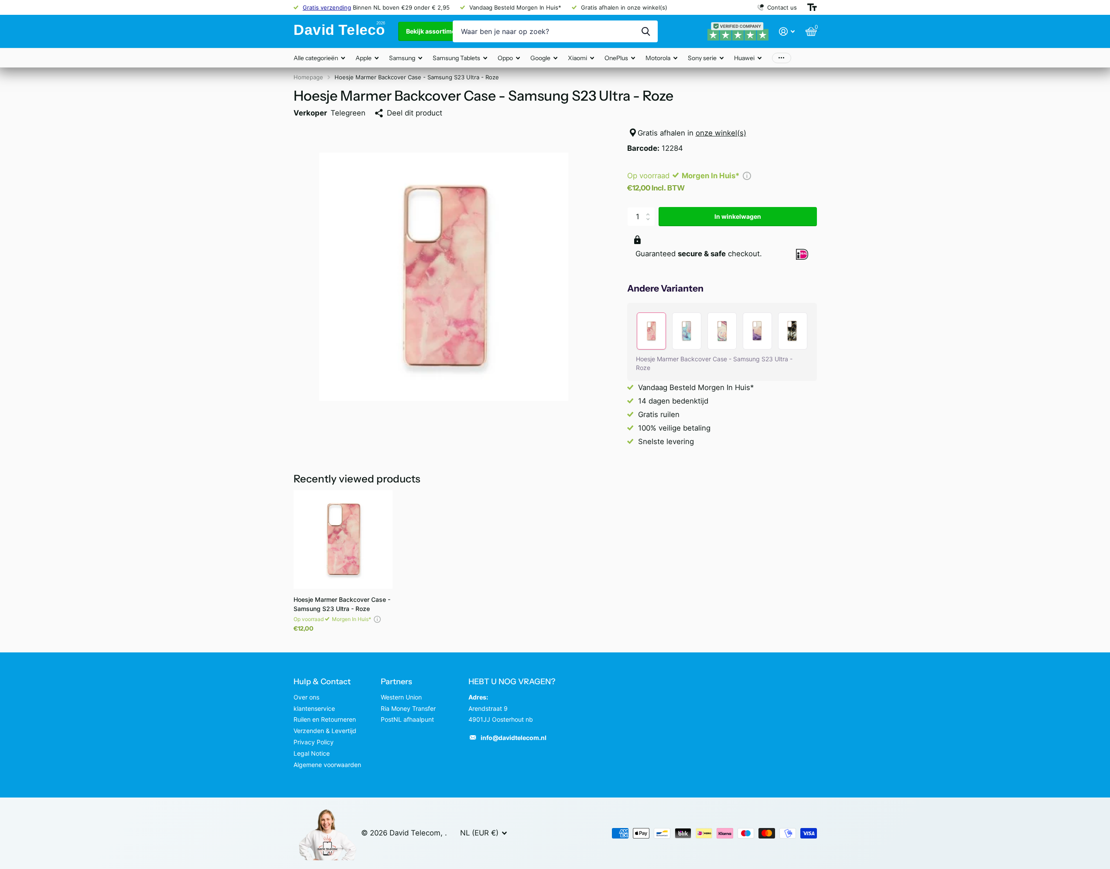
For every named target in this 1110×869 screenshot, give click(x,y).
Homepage (308, 77)
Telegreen (348, 113)
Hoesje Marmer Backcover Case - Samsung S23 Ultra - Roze (342, 604)
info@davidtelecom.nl (513, 737)
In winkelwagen (737, 216)
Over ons (306, 697)
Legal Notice (312, 753)
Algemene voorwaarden (327, 764)
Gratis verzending (327, 7)
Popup (747, 175)
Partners (396, 681)
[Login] (787, 31)
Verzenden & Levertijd (325, 730)
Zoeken (646, 31)
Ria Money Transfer (408, 708)
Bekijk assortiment (434, 31)
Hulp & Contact (322, 681)
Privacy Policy (314, 742)
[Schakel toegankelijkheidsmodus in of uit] (812, 7)
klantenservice (314, 708)
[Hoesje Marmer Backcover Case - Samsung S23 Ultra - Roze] (343, 539)
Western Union (401, 697)
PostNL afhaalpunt (407, 719)
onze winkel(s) (721, 133)
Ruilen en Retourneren (325, 719)
